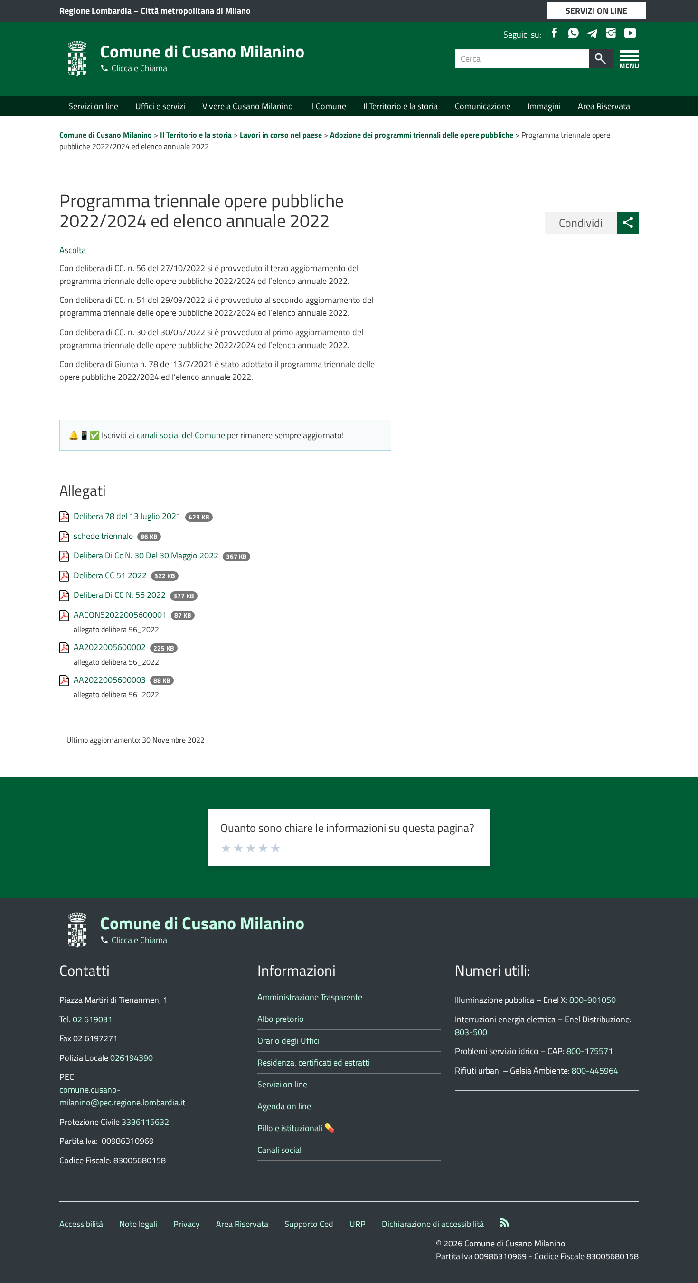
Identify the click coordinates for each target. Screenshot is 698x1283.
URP (357, 1223)
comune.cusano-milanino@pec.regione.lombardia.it (122, 1096)
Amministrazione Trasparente (309, 997)
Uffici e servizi (160, 106)
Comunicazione (482, 106)
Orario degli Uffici (288, 1040)
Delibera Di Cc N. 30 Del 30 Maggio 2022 (147, 555)
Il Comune (328, 106)
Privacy (186, 1223)
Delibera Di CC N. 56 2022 (121, 594)
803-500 (471, 1032)
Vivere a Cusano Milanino (247, 106)
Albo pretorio (280, 1018)
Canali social (279, 1149)
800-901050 (592, 999)
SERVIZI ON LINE (596, 10)
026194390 (131, 1057)
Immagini (544, 106)
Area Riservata (604, 106)
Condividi (581, 222)
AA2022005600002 (111, 647)
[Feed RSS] (504, 1223)
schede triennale (104, 535)
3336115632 (145, 1121)
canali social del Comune (181, 435)
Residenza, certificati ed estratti (313, 1062)
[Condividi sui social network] (628, 223)
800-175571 (589, 1051)
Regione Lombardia (95, 10)
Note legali (138, 1223)
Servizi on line (93, 106)
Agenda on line (284, 1106)
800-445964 (595, 1070)
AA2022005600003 (111, 679)
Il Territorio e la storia (400, 106)
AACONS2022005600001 (121, 614)
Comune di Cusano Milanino (202, 51)
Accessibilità (81, 1223)
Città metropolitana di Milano (196, 10)
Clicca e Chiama (139, 68)
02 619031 (93, 1019)
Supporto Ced (308, 1223)
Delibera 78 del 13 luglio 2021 (128, 515)
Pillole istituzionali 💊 (296, 1128)
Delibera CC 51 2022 (111, 575)
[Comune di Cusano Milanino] (77, 58)
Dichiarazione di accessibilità (433, 1223)
